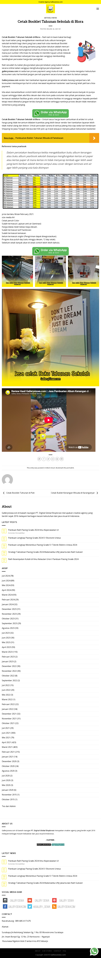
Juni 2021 (6, 733)
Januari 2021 (7, 756)
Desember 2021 (9, 713)
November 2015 (9, 794)
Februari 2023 (8, 656)
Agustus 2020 (8, 770)
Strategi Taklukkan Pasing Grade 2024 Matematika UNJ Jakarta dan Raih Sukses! (45, 552)
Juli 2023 (6, 633)
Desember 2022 (9, 666)
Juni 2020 (6, 780)
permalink (70, 468)
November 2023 (9, 614)
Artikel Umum (50, 18)
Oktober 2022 (8, 675)
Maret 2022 (7, 699)
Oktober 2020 (8, 766)
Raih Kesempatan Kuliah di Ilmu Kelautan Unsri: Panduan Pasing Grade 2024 (43, 559)
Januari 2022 (7, 709)
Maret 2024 (7, 594)
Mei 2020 (6, 785)
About (38, 951)
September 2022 (9, 680)
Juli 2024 (6, 575)
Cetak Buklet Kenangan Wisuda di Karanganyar (73, 493)
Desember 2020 (9, 761)
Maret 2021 (7, 747)
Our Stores (47, 951)
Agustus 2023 (8, 628)
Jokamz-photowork (44, 845)
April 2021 (6, 742)
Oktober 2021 (8, 723)
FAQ (64, 951)
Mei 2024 (6, 585)
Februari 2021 (8, 751)
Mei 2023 (6, 642)
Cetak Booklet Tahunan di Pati (20, 493)
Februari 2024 (8, 599)
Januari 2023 (7, 661)
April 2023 (6, 647)
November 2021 (9, 718)
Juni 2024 (6, 580)
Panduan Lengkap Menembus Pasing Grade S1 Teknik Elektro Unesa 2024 (42, 545)
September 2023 (9, 623)
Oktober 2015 (8, 799)
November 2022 (9, 671)
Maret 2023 (7, 652)
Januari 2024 (7, 604)
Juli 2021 (6, 728)
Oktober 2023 (8, 618)
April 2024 (6, 590)
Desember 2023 (9, 609)
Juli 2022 (6, 685)
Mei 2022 (6, 694)
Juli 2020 (6, 775)
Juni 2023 (6, 637)
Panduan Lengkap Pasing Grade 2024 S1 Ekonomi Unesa (34, 538)
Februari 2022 (8, 704)
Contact (57, 951)
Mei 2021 (6, 737)
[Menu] (97, 9)
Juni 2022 (6, 690)
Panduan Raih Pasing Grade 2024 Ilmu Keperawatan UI (33, 530)
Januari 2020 (7, 790)
